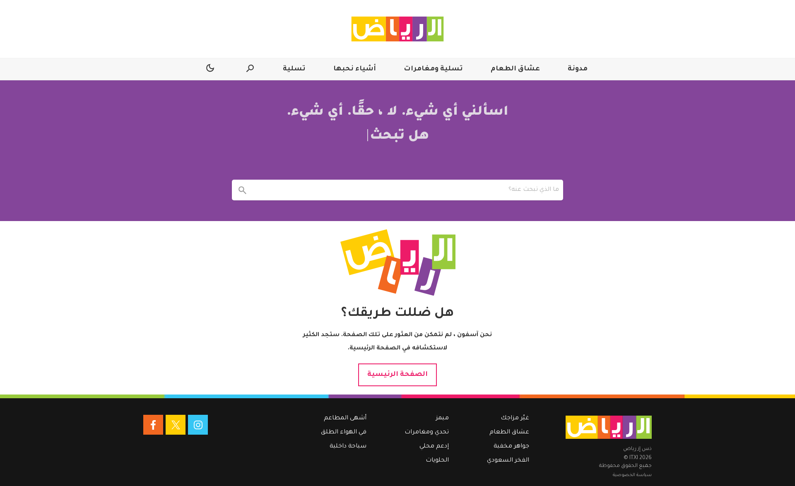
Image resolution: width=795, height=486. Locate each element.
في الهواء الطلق (343, 432)
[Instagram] (198, 425)
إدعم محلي (434, 446)
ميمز (442, 418)
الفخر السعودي (508, 460)
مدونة (578, 69)
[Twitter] (176, 425)
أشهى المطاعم (345, 418)
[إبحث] (242, 190)
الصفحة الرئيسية (397, 374)
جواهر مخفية (511, 446)
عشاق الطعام (515, 69)
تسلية (294, 69)
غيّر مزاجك (515, 418)
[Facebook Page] (153, 425)
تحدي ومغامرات (427, 432)
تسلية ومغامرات (433, 69)
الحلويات (437, 460)
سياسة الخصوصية (632, 475)
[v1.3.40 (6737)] (609, 427)
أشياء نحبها (354, 69)
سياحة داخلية (348, 446)
